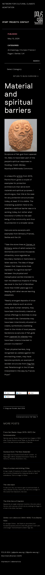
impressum (5, 561)
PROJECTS (14, 22)
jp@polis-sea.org (18, 552)
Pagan (10, 54)
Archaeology (13, 50)
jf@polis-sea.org (32, 552)
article (19, 176)
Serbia (17, 54)
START (5, 22)
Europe (24, 50)
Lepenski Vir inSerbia (18, 337)
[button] (9, 393)
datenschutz (16, 561)
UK (23, 54)
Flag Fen (30, 364)
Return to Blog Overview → (25, 76)
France (31, 50)
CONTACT (24, 22)
